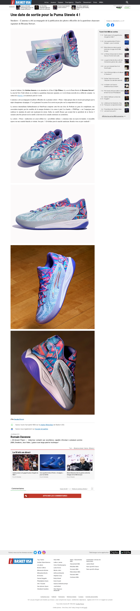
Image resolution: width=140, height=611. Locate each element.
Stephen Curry (58, 575)
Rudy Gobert (57, 578)
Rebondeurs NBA (75, 572)
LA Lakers (40, 565)
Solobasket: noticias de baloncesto (93, 560)
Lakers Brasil (90, 564)
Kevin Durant (57, 581)
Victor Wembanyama (60, 565)
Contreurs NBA (74, 577)
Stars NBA (57, 559)
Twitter (108, 25)
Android (126, 553)
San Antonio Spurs (42, 586)
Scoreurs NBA (74, 569)
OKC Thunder (41, 583)
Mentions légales (71, 596)
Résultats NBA (74, 566)
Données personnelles (92, 596)
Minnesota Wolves (42, 570)
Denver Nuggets (42, 578)
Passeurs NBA (74, 574)
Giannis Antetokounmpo (61, 583)
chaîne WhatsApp (46, 425)
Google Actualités (41, 429)
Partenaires (61, 596)
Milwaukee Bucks (42, 573)
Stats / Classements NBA (76, 560)
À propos (81, 596)
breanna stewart (79, 448)
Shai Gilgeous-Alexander (58, 589)
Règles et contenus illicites (79, 489)
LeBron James (58, 562)
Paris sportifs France (92, 566)
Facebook (112, 25)
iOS (115, 553)
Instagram (44, 552)
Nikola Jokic (57, 570)
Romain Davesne (20, 436)
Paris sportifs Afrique (92, 569)
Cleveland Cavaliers (43, 589)
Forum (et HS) (64, 489)
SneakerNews (18, 419)
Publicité (54, 596)
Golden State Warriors (43, 562)
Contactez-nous (44, 596)
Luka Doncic (57, 567)
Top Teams (40, 559)
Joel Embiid (57, 586)
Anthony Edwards (59, 573)
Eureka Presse (80, 604)
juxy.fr (85, 607)
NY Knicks (40, 575)
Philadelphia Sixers (42, 581)
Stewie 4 (21, 95)
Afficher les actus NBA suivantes (112, 116)
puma (86, 448)
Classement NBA (75, 564)
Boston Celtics (41, 567)
